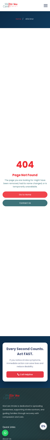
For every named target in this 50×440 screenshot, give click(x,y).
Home (18, 19)
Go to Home (25, 194)
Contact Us (25, 203)
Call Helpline (26, 374)
